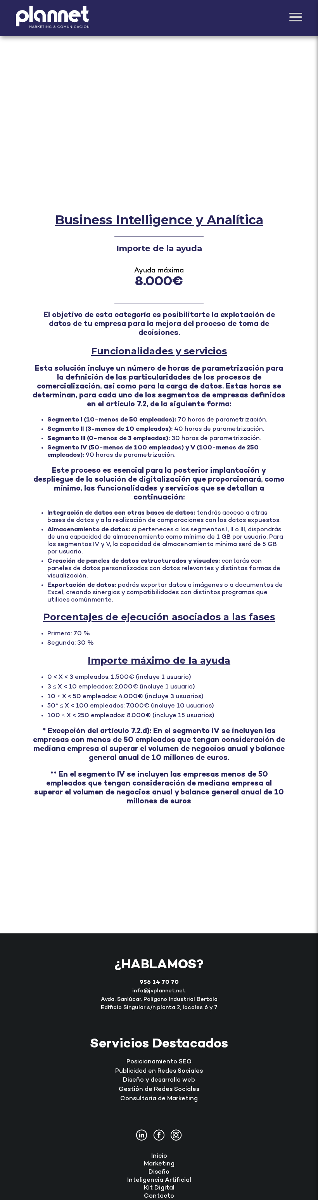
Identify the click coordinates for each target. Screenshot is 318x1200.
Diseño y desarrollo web (159, 1080)
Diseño (159, 1172)
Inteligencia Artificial (159, 1180)
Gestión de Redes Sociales (159, 1089)
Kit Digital (159, 1188)
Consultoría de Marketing (159, 1099)
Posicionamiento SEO (159, 1062)
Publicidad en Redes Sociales (159, 1071)
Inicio (159, 1156)
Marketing (159, 1164)
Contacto (159, 1196)
